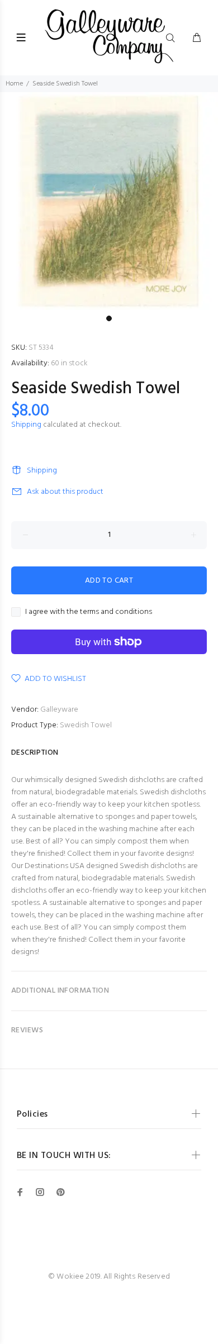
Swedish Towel (86, 725)
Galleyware (59, 709)
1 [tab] (109, 318)
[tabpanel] (109, 201)
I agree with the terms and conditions (88, 612)
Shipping (26, 424)
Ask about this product (65, 491)
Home (14, 83)
